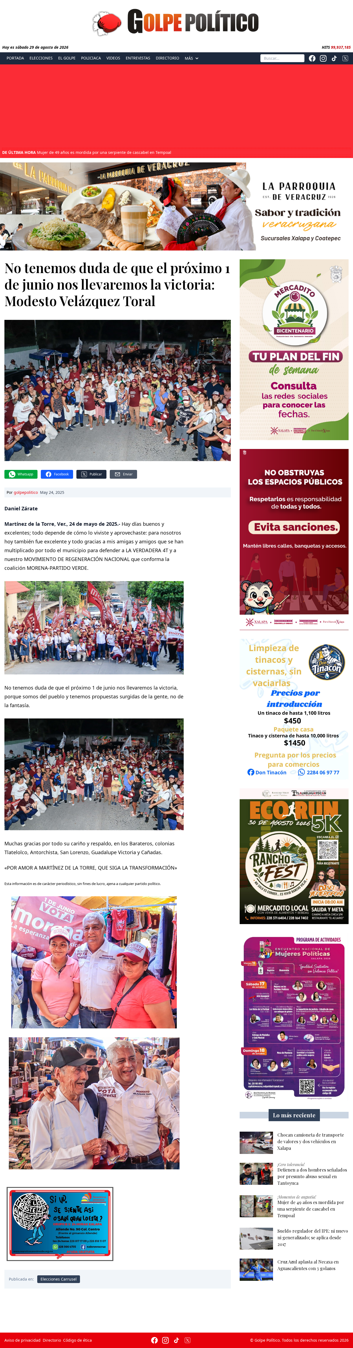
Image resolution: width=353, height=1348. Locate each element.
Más (189, 58)
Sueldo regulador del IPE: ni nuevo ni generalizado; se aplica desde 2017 (87, 152)
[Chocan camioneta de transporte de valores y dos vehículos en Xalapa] (256, 1143)
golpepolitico (26, 492)
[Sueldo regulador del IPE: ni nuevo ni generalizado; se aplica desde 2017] (256, 1239)
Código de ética (77, 1340)
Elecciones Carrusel (59, 1279)
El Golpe (67, 58)
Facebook (61, 474)
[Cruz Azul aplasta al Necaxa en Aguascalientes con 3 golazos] (256, 1270)
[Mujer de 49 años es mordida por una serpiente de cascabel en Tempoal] (256, 1206)
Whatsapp (25, 474)
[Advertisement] (176, 106)
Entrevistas (138, 58)
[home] (176, 21)
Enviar (128, 474)
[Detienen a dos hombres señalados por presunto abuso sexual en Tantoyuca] (256, 1174)
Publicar (96, 474)
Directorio (167, 58)
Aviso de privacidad (22, 1340)
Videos (113, 58)
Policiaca (91, 58)
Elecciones (41, 58)
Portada (15, 58)
